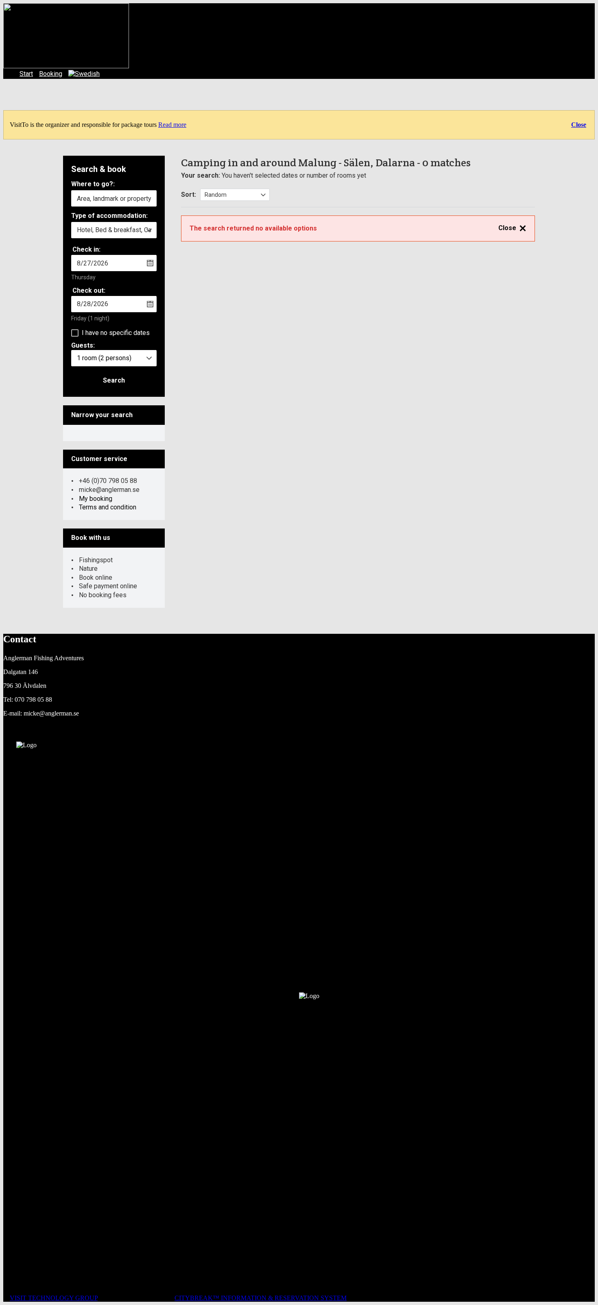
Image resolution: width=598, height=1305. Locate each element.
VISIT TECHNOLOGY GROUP (54, 1297)
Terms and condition (107, 507)
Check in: (86, 249)
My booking (95, 498)
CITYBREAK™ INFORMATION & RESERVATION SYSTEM (261, 1297)
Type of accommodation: (109, 216)
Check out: (88, 290)
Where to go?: (93, 184)
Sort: (188, 194)
